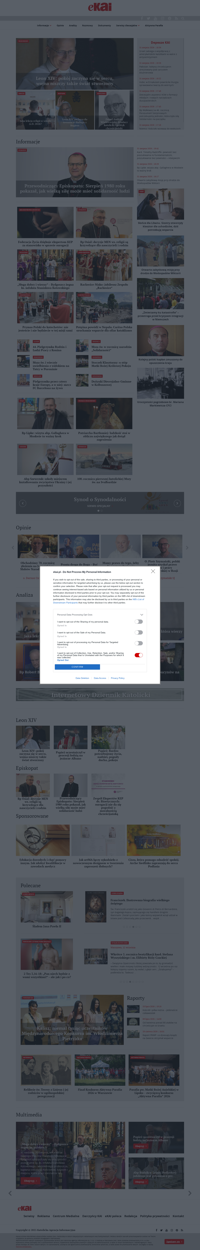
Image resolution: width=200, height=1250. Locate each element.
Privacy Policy (118, 678)
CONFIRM (77, 667)
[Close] (154, 572)
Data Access (100, 678)
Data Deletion (82, 678)
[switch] (139, 622)
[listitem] (100, 614)
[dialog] (100, 625)
